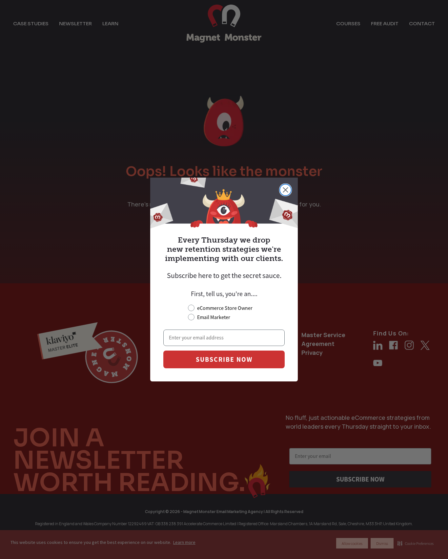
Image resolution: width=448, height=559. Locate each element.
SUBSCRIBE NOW (224, 359)
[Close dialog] (285, 190)
